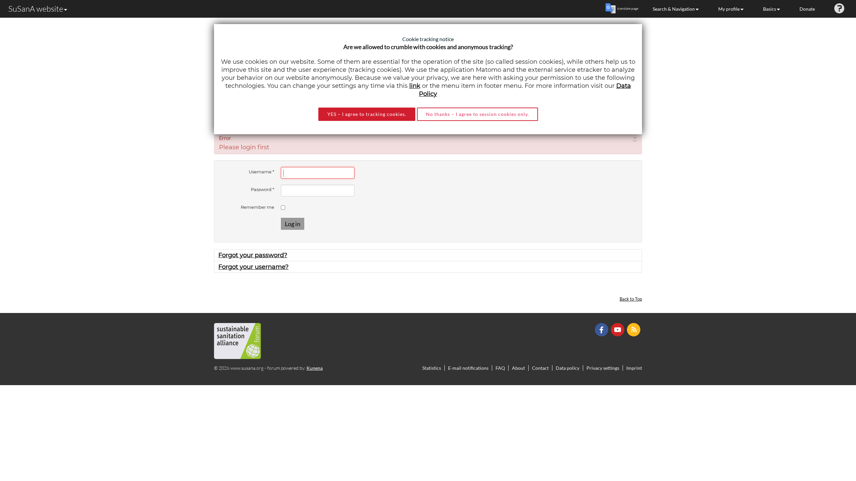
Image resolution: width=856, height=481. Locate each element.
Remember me (257, 207)
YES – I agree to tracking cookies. (366, 114)
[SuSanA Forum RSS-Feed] (634, 329)
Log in (292, 223)
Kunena (315, 368)
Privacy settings (602, 368)
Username (261, 171)
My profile (729, 9)
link (414, 86)
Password (262, 189)
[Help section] (839, 9)
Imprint (634, 368)
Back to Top (631, 299)
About (518, 368)
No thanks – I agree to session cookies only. (477, 114)
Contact (540, 368)
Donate (807, 9)
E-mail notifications (468, 368)
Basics (769, 9)
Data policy (567, 368)
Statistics (431, 368)
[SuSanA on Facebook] (602, 329)
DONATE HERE (829, 442)
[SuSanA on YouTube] (618, 329)
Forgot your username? (253, 267)
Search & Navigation (674, 9)
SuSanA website (35, 9)
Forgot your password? (252, 255)
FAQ (500, 368)
